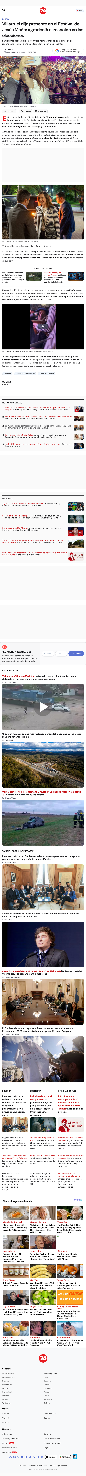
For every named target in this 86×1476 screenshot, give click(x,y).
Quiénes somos (7, 1434)
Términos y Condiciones (37, 1465)
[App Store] (51, 1457)
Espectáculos (7, 1385)
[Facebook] (10, 1457)
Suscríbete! (76, 653)
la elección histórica (52, 138)
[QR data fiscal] (75, 1459)
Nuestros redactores (9, 1448)
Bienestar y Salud (50, 1374)
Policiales (5, 1396)
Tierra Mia (5, 1418)
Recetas (5, 1399)
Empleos (47, 1448)
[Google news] (42, 1457)
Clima (46, 1377)
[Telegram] (38, 1457)
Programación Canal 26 (52, 1443)
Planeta (46, 1392)
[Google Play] (65, 1457)
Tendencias (6, 1403)
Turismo (47, 1403)
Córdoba (7, 374)
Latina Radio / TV (50, 1413)
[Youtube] (22, 1457)
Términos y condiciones (10, 1439)
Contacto (47, 1434)
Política (5, 19)
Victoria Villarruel (46, 374)
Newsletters (9, 1452)
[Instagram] (14, 1457)
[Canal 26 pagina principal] (43, 13)
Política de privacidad (52, 1439)
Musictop (5, 1423)
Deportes (5, 1381)
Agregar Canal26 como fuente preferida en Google (70, 51)
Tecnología (48, 1399)
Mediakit (8, 1443)
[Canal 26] (43, 1358)
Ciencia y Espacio (8, 1377)
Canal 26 (10, 50)
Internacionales (67, 1091)
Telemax (47, 1418)
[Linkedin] (26, 1457)
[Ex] (18, 1457)
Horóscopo (48, 1388)
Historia (5, 1388)
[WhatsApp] (34, 1457)
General (47, 1385)
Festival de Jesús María (25, 374)
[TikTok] (30, 1457)
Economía (35, 1091)
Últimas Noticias (8, 1374)
